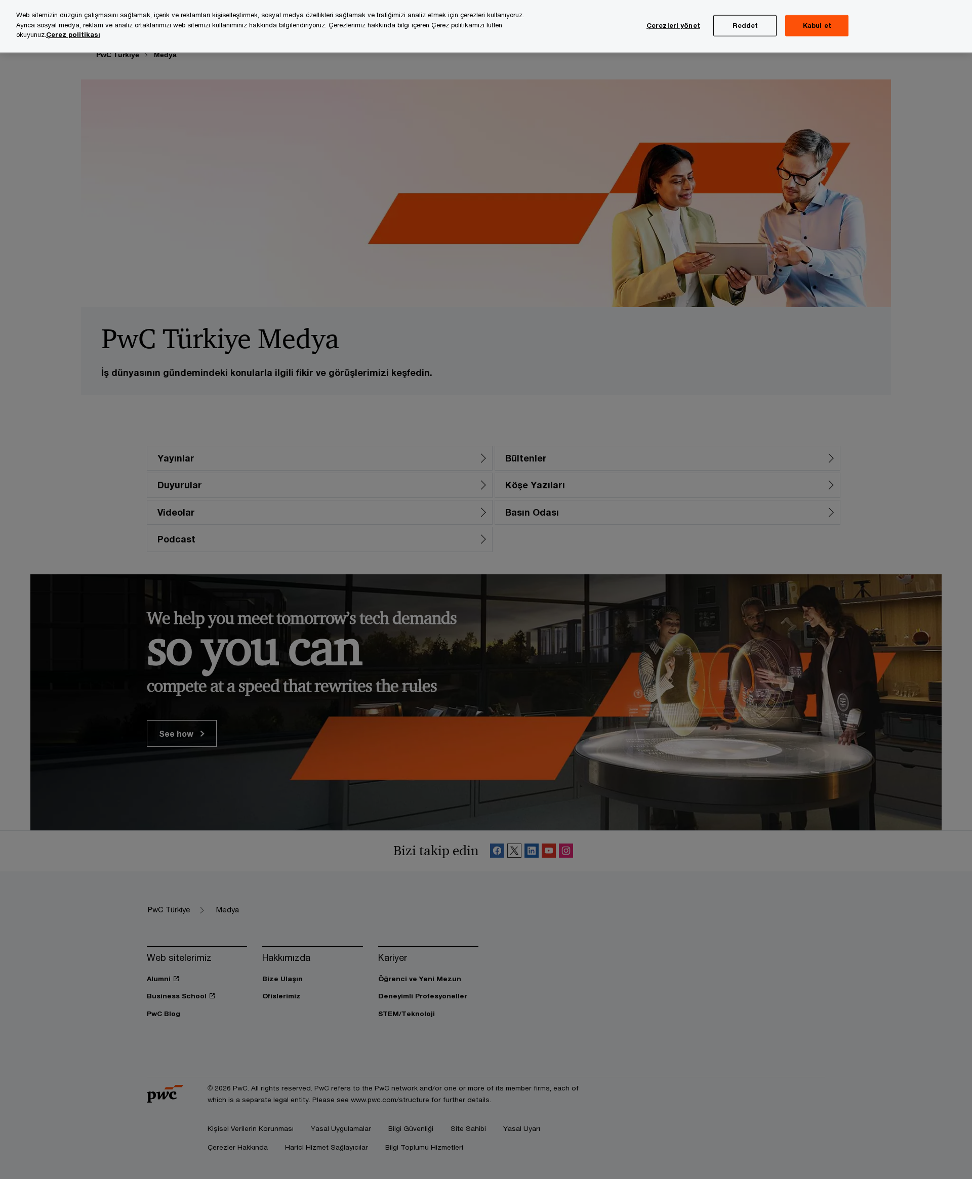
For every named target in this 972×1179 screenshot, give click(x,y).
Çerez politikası (73, 34)
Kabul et (817, 25)
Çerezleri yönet (673, 25)
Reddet (745, 25)
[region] (486, 26)
